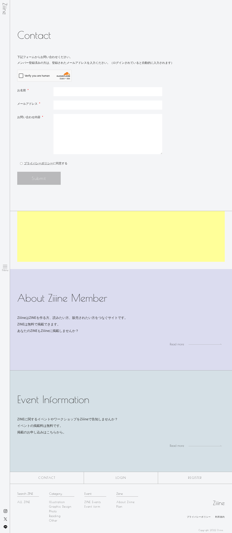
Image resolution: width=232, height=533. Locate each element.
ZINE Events (92, 502)
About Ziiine (125, 502)
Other (53, 520)
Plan (119, 506)
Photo (53, 511)
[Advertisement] (121, 236)
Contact (46, 478)
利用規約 (220, 516)
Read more (177, 344)
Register (195, 478)
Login (121, 478)
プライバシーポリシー (38, 163)
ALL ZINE (23, 502)
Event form (92, 506)
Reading (55, 516)
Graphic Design (60, 506)
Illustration (57, 502)
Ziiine (4, 9)
